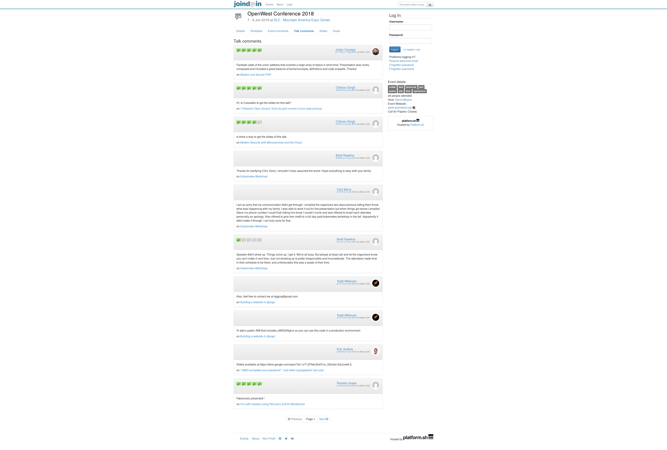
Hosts (336, 31)
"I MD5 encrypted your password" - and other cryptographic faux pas (282, 370)
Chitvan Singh (345, 87)
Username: (396, 21)
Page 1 (310, 419)
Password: (396, 35)
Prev (296, 419)
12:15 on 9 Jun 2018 (347, 283)
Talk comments (304, 31)
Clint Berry (344, 189)
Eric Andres (345, 349)
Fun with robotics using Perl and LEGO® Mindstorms (272, 404)
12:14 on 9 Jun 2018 (347, 317)
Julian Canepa (345, 49)
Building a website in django (257, 302)
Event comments (278, 31)
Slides (323, 31)
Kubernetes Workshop (253, 176)
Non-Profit (269, 438)
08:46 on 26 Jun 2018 (347, 90)
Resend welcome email (403, 61)
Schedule (256, 31)
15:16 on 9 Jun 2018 (347, 191)
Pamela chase (346, 383)
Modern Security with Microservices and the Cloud (271, 142)
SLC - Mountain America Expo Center (302, 19)
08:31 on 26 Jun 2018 (347, 124)
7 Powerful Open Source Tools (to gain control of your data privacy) (281, 108)
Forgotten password (401, 65)
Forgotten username (401, 69)
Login (290, 4)
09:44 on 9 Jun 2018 (347, 351)
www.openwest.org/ (400, 107)
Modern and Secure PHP (255, 75)
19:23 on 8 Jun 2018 (347, 385)
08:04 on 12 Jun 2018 (347, 158)
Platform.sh (417, 125)
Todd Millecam (347, 281)
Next (322, 419)
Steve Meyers (403, 100)
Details (240, 31)
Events (269, 4)
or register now (412, 49)
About (280, 4)
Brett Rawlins (345, 155)
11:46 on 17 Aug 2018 (346, 52)
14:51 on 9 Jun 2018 (347, 241)
